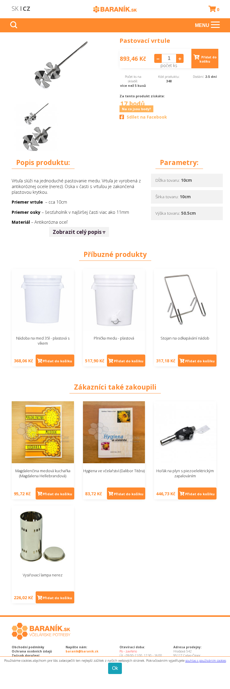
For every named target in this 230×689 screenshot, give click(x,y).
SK (15, 8)
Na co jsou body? (136, 109)
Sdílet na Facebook (147, 117)
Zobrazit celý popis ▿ (79, 231)
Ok (115, 668)
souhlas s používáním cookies (205, 660)
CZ (26, 8)
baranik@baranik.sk (82, 651)
